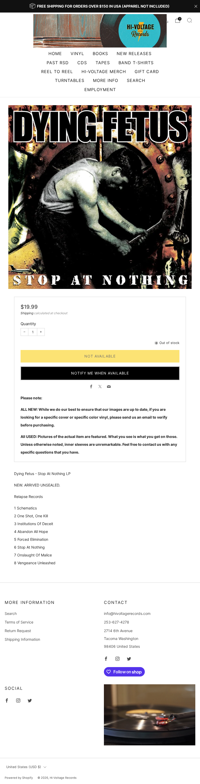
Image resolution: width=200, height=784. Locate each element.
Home (55, 53)
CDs (82, 62)
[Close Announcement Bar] (196, 6)
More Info (105, 80)
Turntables (69, 80)
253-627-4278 (116, 622)
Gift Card (147, 71)
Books (100, 53)
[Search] (189, 20)
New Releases (134, 53)
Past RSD (58, 62)
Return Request (18, 630)
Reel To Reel (57, 71)
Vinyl (77, 53)
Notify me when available (100, 373)
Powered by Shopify (19, 778)
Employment (100, 89)
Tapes (103, 62)
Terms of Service (19, 622)
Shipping (27, 313)
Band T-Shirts (136, 62)
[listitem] (100, 6)
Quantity (28, 323)
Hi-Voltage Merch (104, 71)
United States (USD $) (23, 767)
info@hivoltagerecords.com (127, 613)
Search (136, 80)
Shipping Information (22, 639)
